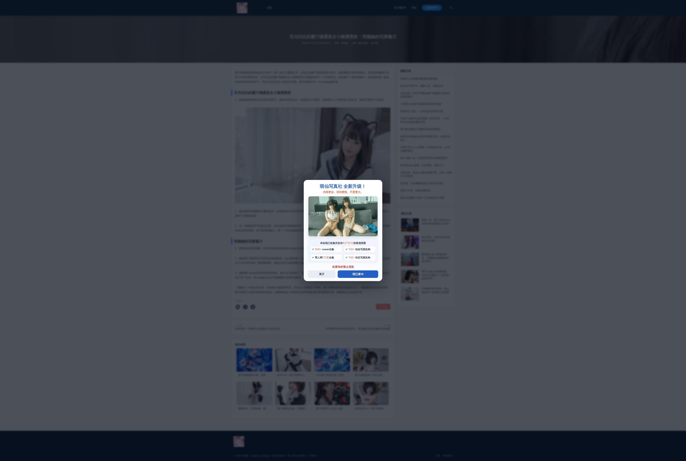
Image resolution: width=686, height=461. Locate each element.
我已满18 (358, 274)
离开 (321, 274)
